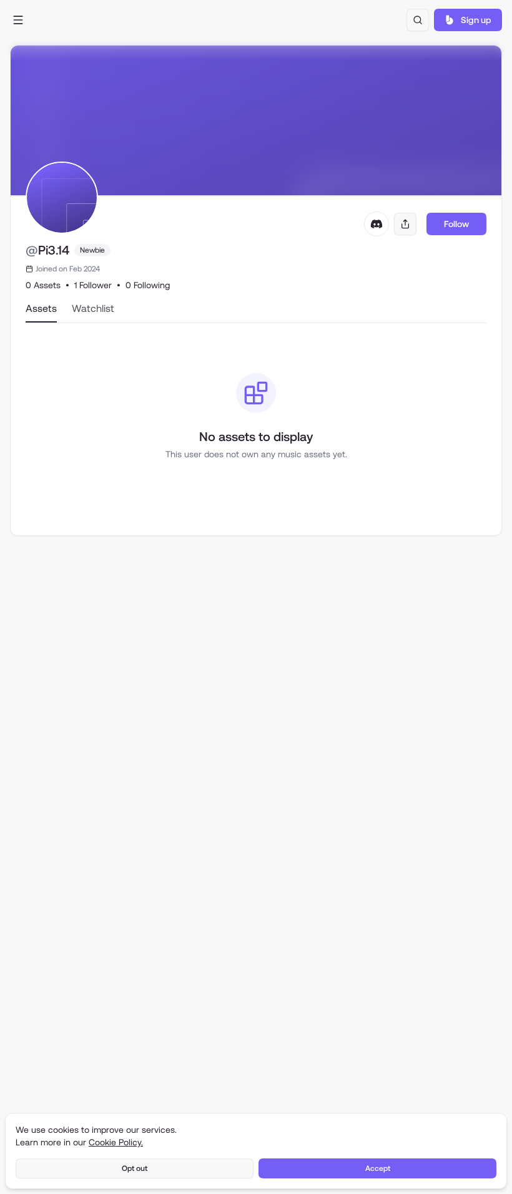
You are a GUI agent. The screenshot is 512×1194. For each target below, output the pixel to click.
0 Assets (43, 285)
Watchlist (93, 308)
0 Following (148, 285)
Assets (41, 308)
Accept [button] (377, 1168)
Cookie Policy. (116, 1142)
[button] (18, 20)
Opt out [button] (134, 1168)
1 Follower (93, 285)
